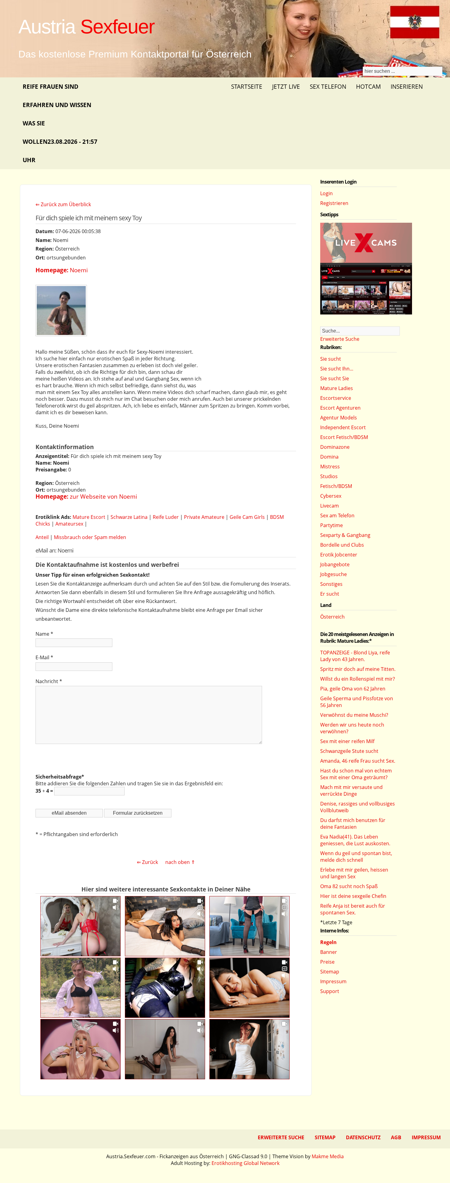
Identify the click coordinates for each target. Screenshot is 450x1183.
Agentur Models (338, 417)
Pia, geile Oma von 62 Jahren (352, 688)
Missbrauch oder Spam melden (90, 537)
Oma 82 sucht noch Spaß (349, 886)
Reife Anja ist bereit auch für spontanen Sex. (352, 909)
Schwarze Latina (129, 517)
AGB (396, 1137)
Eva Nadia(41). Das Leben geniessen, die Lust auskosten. (355, 840)
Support (329, 991)
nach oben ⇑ (180, 862)
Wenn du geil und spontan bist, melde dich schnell (356, 856)
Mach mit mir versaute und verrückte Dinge (351, 790)
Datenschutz (363, 1137)
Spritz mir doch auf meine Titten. (358, 669)
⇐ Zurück (147, 862)
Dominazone (335, 447)
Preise (327, 961)
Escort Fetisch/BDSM (344, 437)
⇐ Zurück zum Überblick (63, 204)
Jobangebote (335, 564)
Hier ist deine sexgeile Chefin (353, 896)
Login (326, 193)
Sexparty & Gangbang (345, 535)
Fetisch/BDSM (336, 486)
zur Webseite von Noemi (103, 496)
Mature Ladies (336, 388)
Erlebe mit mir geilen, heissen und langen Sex (354, 873)
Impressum (333, 981)
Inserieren (407, 86)
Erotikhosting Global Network (245, 1163)
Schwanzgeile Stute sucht (349, 751)
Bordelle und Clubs (342, 544)
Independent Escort (343, 427)
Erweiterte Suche (339, 339)
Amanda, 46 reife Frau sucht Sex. (357, 760)
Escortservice (335, 398)
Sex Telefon (328, 86)
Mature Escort (89, 517)
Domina (329, 456)
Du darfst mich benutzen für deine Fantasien (352, 823)
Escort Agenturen (340, 407)
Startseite (246, 86)
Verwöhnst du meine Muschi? (354, 715)
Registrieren (334, 203)
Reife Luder (166, 517)
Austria (86, 27)
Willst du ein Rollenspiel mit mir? (357, 678)
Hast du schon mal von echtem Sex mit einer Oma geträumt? (356, 774)
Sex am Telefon (337, 515)
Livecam (329, 505)
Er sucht (329, 593)
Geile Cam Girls (247, 517)
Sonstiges (331, 584)
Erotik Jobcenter (338, 554)
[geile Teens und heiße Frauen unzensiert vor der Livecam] (366, 312)
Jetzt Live (286, 86)
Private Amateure (204, 517)
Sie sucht (330, 358)
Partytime (331, 525)
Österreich (332, 616)
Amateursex (69, 523)
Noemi (79, 270)
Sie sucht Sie (334, 378)
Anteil (42, 537)
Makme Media (328, 1156)
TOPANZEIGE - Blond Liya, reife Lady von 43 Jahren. (355, 656)
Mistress (330, 466)
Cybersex (330, 496)
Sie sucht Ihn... (336, 368)
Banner (328, 952)
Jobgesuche (333, 574)
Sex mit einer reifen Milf (347, 741)
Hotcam (368, 86)
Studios (329, 476)
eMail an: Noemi (54, 550)
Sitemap (329, 971)
